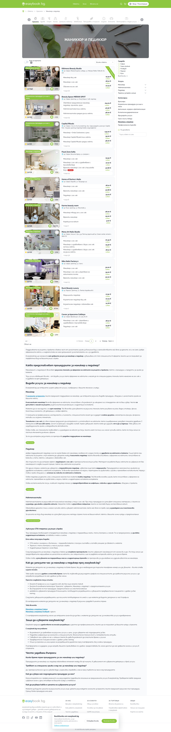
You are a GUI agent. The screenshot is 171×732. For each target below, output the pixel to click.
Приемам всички (109, 721)
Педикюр (30, 489)
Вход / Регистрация (140, 4)
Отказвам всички (93, 721)
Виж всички (122, 76)
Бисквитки (134, 704)
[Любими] (57, 69)
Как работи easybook (73, 708)
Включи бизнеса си (116, 704)
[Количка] (125, 4)
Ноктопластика (33, 521)
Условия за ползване (95, 708)
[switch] (26, 62)
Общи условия (92, 704)
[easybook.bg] (33, 4)
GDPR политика (93, 712)
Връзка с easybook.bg (73, 704)
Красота (40, 11)
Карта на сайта (136, 712)
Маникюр (30, 443)
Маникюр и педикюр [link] (53, 11)
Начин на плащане (137, 708)
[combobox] (105, 62)
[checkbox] (119, 64)
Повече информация (61, 725)
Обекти (30, 11)
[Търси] (121, 4)
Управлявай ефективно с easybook (118, 709)
